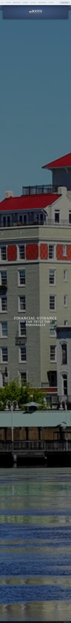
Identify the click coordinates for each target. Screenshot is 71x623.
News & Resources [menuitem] (42, 2)
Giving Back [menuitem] (25, 2)
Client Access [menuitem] (65, 2)
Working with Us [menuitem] (17, 2)
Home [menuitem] (2, 2)
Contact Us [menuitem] (51, 2)
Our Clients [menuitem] (33, 2)
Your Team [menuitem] (8, 2)
